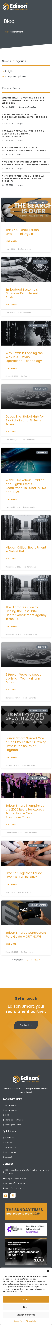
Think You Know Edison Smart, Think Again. (22, 232)
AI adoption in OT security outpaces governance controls (24, 149)
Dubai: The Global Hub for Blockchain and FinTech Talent (25, 420)
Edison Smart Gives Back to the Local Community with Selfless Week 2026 (23, 100)
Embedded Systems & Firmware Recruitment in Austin (23, 293)
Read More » (11, 241)
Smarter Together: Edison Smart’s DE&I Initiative (24, 875)
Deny (26, 1307)
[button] (47, 1271)
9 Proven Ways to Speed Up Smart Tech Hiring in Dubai (24, 678)
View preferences (26, 1314)
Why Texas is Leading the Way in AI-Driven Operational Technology (24, 357)
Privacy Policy (31, 1321)
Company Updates (27, 107)
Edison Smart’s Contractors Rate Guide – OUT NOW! (26, 935)
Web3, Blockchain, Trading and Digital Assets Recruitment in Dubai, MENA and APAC (26, 486)
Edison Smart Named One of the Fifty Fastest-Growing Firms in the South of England (26, 744)
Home (7, 32)
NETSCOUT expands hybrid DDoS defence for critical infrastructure (23, 134)
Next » (37, 959)
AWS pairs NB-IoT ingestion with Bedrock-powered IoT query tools (25, 163)
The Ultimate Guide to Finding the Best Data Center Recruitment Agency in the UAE (26, 613)
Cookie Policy (19, 1321)
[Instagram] (13, 1195)
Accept (26, 1299)
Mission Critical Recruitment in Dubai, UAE (26, 549)
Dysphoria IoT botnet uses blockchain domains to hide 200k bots (24, 117)
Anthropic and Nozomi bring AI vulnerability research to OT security (23, 178)
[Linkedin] (5, 1195)
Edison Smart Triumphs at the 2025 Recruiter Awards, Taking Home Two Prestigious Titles (25, 811)
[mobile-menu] (45, 7)
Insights (20, 123)
